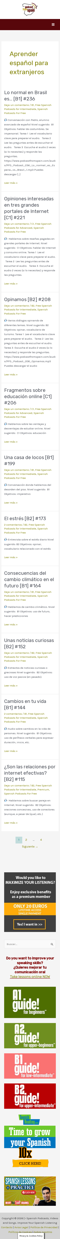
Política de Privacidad (44, 1227)
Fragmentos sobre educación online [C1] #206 (28, 396)
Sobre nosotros (43, 1232)
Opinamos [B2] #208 (27, 299)
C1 (32, 223)
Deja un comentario (16, 105)
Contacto (6, 1227)
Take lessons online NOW (30, 977)
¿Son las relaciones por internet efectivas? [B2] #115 (29, 773)
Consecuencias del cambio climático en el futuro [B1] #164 (29, 579)
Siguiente (30, 846)
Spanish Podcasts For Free (20, 793)
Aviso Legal (21, 1227)
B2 (32, 305)
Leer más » (11, 183)
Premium (43, 789)
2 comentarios (13, 524)
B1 (32, 105)
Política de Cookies (20, 1232)
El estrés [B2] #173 (25, 518)
